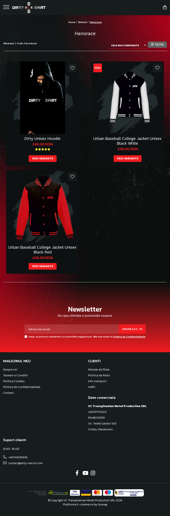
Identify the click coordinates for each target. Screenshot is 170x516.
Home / (73, 22)
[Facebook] (77, 473)
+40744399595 (18, 457)
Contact (8, 393)
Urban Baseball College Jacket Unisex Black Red (42, 249)
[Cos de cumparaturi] (165, 7)
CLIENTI (94, 361)
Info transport (97, 381)
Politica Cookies (14, 381)
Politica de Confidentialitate (129, 337)
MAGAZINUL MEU (17, 361)
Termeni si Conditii (15, 375)
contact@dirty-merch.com (25, 463)
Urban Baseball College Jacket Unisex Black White (127, 141)
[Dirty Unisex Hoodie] (42, 97)
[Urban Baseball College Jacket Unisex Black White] (127, 97)
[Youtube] (85, 473)
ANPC (92, 387)
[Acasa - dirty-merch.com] (29, 7)
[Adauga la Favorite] (72, 68)
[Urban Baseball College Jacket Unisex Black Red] (42, 206)
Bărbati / (83, 22)
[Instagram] (93, 473)
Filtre (159, 44)
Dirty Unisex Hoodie (42, 138)
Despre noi (10, 370)
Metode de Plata (98, 370)
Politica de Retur (99, 375)
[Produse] (6, 8)
